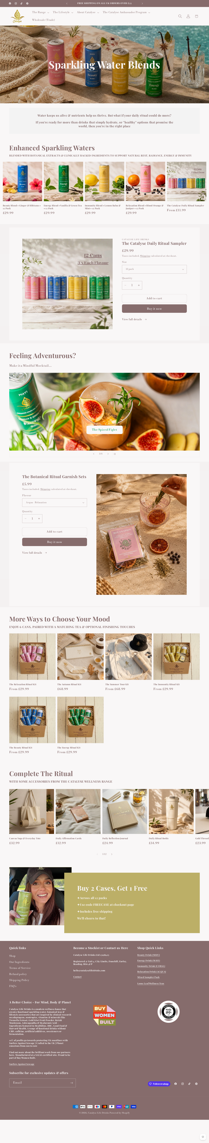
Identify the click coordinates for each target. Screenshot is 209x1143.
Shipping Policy (19, 980)
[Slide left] (97, 854)
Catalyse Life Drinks (98, 1113)
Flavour (26, 495)
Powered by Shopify (120, 1113)
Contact (77, 976)
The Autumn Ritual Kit (69, 684)
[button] (40, 12)
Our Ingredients (19, 962)
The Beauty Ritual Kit (20, 747)
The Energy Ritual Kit (68, 747)
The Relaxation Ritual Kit (22, 684)
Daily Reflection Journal (115, 838)
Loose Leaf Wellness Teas (150, 983)
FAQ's (12, 986)
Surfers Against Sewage (21, 1064)
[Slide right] (112, 854)
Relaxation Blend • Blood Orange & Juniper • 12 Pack (145, 207)
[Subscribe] (72, 1083)
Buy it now (154, 309)
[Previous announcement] (67, 3)
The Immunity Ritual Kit (166, 684)
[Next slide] (108, 454)
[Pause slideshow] (115, 454)
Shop (12, 956)
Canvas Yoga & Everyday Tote (25, 838)
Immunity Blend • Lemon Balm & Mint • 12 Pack (103, 207)
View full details (132, 319)
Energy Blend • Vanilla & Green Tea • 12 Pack (63, 207)
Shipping (145, 256)
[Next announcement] (142, 3)
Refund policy (18, 974)
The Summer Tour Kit (117, 684)
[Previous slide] (94, 454)
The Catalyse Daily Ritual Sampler (185, 205)
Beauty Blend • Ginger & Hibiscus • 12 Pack (22, 207)
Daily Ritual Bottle (159, 838)
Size (124, 262)
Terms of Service (20, 968)
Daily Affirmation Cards (69, 838)
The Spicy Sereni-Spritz (104, 429)
